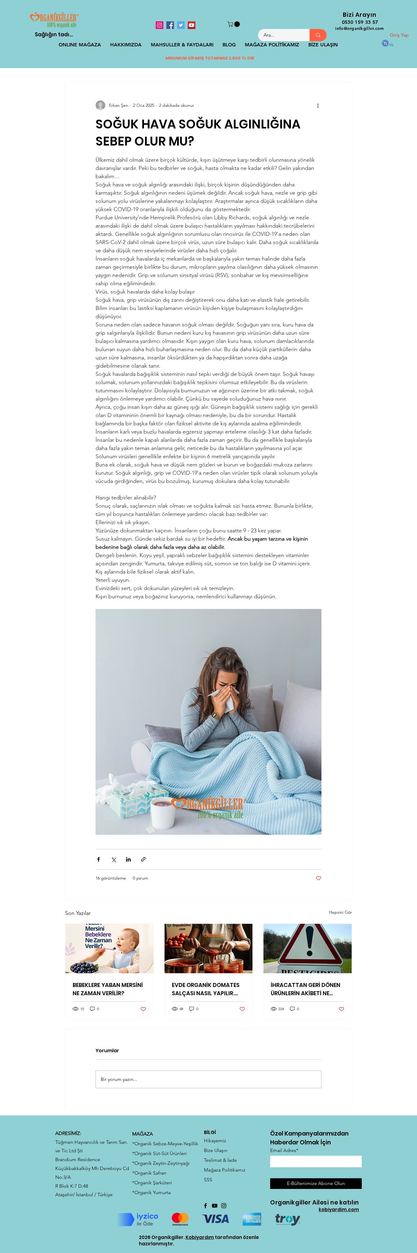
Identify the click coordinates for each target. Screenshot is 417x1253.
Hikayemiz (215, 1140)
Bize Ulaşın (215, 1150)
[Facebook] (170, 25)
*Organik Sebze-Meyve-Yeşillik (165, 1144)
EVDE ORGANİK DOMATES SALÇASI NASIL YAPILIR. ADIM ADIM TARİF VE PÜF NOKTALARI (206, 989)
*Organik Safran (149, 1173)
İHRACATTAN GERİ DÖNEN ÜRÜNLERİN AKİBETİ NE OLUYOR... (305, 989)
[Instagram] (159, 25)
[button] (234, 24)
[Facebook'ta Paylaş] (98, 859)
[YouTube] (191, 25)
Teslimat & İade (220, 1160)
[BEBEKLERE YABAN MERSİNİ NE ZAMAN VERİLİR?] (109, 948)
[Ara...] (318, 35)
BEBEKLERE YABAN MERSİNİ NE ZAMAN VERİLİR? (108, 989)
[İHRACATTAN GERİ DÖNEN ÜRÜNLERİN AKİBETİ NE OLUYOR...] (307, 948)
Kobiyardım (200, 1237)
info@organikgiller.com (359, 28)
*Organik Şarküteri (152, 1183)
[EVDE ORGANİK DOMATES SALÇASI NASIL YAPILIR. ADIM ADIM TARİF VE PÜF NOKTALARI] (209, 948)
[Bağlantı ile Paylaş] (143, 859)
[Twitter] (181, 25)
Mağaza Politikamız (224, 1170)
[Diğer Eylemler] (317, 105)
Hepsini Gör (340, 912)
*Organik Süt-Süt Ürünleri (159, 1153)
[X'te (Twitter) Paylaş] (113, 859)
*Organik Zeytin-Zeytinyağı (161, 1163)
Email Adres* (284, 1150)
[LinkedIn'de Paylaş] (128, 859)
